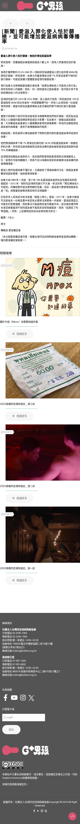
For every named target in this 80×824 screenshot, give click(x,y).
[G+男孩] (40, 5)
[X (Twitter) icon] (45, 811)
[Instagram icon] (42, 811)
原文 (3, 224)
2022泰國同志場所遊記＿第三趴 (17, 403)
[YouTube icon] (38, 811)
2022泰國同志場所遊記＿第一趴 (17, 568)
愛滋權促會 (15, 230)
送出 (11, 729)
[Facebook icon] (34, 811)
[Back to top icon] (72, 816)
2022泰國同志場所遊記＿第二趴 (17, 486)
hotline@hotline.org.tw (24, 650)
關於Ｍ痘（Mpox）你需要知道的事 (19, 321)
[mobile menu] (5, 5)
